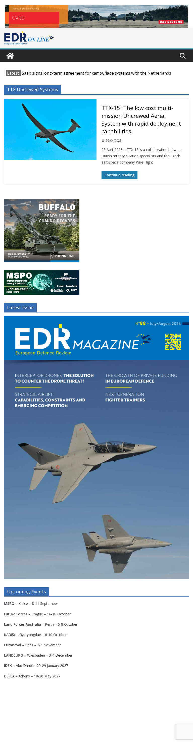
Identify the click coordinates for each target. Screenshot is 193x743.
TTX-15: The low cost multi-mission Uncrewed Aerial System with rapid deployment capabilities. (141, 119)
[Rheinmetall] (41, 202)
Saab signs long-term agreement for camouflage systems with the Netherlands (96, 73)
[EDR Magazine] (10, 56)
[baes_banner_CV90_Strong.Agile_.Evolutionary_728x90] (96, 16)
